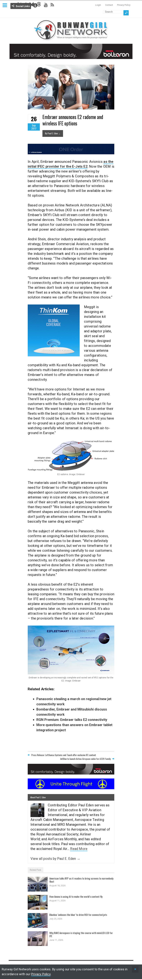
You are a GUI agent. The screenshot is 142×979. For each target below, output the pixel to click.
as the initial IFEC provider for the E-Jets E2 (70, 164)
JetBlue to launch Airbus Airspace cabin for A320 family (85, 759)
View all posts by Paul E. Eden (55, 859)
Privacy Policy (123, 5)
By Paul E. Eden (52, 133)
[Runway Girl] (71, 38)
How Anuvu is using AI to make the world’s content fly (76, 896)
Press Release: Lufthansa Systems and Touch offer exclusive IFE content (63, 755)
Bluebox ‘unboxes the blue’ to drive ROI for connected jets (78, 915)
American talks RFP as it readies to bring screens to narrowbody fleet (81, 879)
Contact (109, 5)
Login (98, 5)
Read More (78, 849)
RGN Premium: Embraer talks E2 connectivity (71, 720)
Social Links (23, 6)
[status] (135, 969)
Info (35, 5)
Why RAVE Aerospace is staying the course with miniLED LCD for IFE (81, 934)
